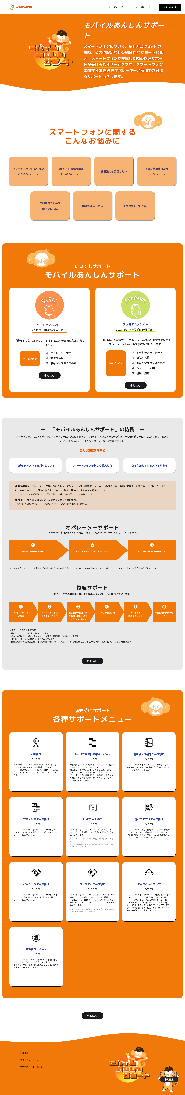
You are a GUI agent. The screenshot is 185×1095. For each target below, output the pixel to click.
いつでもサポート (118, 7)
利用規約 (24, 1053)
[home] (21, 7)
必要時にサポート (145, 7)
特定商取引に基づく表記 (31, 1067)
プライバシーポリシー (30, 1060)
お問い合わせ (169, 7)
